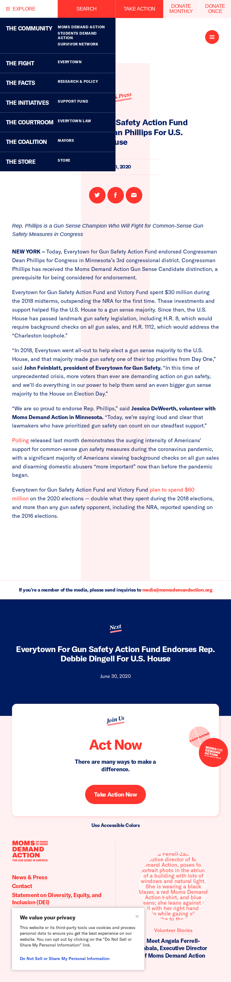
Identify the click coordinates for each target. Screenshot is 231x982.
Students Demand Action (77, 35)
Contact (22, 886)
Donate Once (215, 8)
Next (115, 627)
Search (86, 9)
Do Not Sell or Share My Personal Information (64, 958)
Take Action (139, 9)
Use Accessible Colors (115, 825)
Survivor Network (78, 44)
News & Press (29, 877)
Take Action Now (115, 794)
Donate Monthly (181, 8)
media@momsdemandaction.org (177, 590)
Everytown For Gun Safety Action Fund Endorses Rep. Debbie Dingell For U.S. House (115, 653)
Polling (20, 440)
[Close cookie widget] (137, 916)
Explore (24, 9)
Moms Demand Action (81, 27)
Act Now (115, 744)
